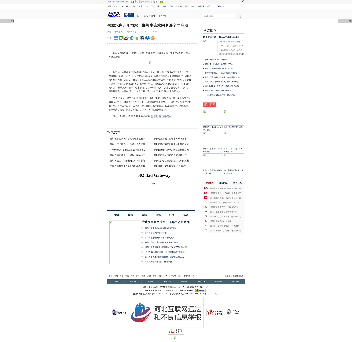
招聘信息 (184, 281)
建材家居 (201, 6)
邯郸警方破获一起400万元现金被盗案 (219, 68)
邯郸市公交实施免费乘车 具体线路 (224, 226)
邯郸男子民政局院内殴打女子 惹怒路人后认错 (164, 257)
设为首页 (235, 281)
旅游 (146, 6)
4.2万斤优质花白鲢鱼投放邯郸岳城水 (128, 149)
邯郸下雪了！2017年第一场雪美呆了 (225, 193)
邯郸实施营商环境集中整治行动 (158, 262)
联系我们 (167, 281)
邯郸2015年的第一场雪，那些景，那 (225, 198)
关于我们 (133, 281)
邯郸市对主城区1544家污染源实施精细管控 (221, 73)
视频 (115, 6)
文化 (121, 6)
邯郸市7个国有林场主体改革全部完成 (219, 64)
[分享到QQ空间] (137, 38)
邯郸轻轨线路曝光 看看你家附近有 (224, 212)
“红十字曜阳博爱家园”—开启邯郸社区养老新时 (165, 252)
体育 (134, 6)
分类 (171, 6)
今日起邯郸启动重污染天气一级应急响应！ (221, 95)
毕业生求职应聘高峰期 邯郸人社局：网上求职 (222, 82)
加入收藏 (218, 281)
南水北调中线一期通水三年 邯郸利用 (221, 37)
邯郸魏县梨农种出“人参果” (221, 221)
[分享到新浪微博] (126, 38)
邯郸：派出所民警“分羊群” (156, 233)
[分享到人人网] (147, 38)
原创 (152, 6)
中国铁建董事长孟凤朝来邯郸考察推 (127, 166)
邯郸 (153, 16)
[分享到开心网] (152, 38)
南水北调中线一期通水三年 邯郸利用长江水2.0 (222, 86)
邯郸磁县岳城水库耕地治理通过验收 (127, 138)
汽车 (187, 6)
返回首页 (220, 6)
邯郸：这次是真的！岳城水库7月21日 (128, 144)
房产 (208, 6)
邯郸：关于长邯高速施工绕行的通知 (225, 230)
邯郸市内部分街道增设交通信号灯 (170, 155)
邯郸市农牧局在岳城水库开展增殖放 (171, 144)
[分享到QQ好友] (142, 38)
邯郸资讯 (162, 16)
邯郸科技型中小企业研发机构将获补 (127, 160)
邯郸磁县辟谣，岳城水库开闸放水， (171, 138)
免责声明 (201, 281)
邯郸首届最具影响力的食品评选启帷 (171, 149)
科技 (128, 6)
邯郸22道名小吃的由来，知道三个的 (225, 216)
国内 (130, 215)
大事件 (150, 281)
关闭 (12, 21)
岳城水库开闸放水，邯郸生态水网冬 (165, 222)
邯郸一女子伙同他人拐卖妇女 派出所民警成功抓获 (166, 247)
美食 (165, 6)
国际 (144, 215)
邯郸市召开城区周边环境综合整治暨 (225, 188)
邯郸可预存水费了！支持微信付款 (224, 207)
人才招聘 (179, 6)
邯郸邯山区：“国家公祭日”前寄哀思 (218, 90)
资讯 (109, 6)
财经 (158, 6)
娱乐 (140, 6)
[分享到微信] (121, 38)
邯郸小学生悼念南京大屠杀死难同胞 (160, 228)
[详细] (241, 54)
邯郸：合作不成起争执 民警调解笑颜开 (161, 242)
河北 (158, 215)
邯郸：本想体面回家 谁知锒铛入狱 (159, 237)
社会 (171, 215)
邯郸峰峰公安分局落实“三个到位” (170, 166)
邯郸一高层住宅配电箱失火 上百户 (224, 202)
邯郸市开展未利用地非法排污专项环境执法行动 (222, 77)
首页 (138, 16)
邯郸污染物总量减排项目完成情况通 (171, 160)
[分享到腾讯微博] (132, 38)
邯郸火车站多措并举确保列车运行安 (127, 155)
